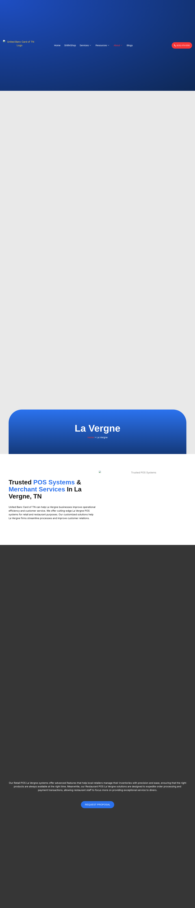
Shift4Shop (70, 45)
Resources (101, 45)
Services (84, 45)
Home (57, 45)
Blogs (130, 45)
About (117, 45)
